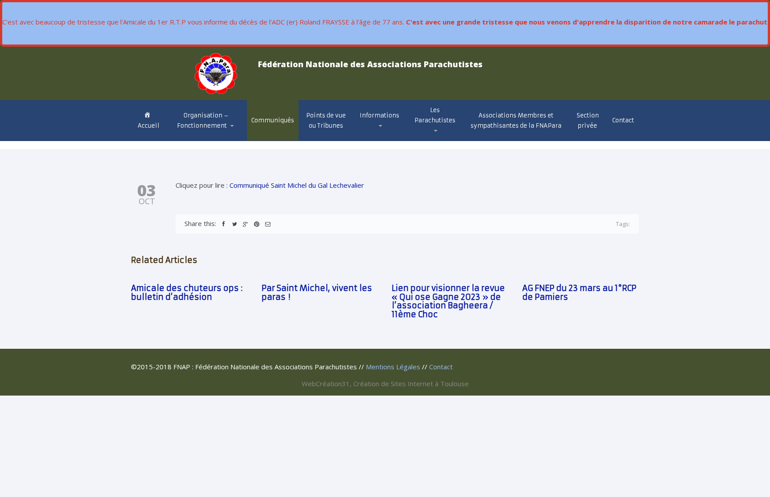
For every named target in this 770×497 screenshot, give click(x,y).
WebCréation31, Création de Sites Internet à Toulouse (385, 383)
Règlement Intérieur (210, 135)
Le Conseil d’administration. (206, 139)
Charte (189, 137)
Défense (377, 138)
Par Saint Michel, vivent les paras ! (317, 292)
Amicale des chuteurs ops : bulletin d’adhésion (186, 292)
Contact (623, 120)
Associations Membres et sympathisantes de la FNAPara (516, 120)
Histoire (429, 140)
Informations (379, 115)
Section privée (588, 120)
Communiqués (272, 120)
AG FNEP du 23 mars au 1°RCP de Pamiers (579, 292)
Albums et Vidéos (445, 138)
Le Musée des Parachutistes (446, 135)
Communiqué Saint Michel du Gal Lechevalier (296, 185)
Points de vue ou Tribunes (326, 120)
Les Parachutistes (434, 115)
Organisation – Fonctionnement (203, 120)
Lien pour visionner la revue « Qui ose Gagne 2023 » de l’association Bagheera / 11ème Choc (448, 301)
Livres (428, 136)
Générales (380, 140)
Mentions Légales (393, 366)
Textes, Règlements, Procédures (376, 136)
